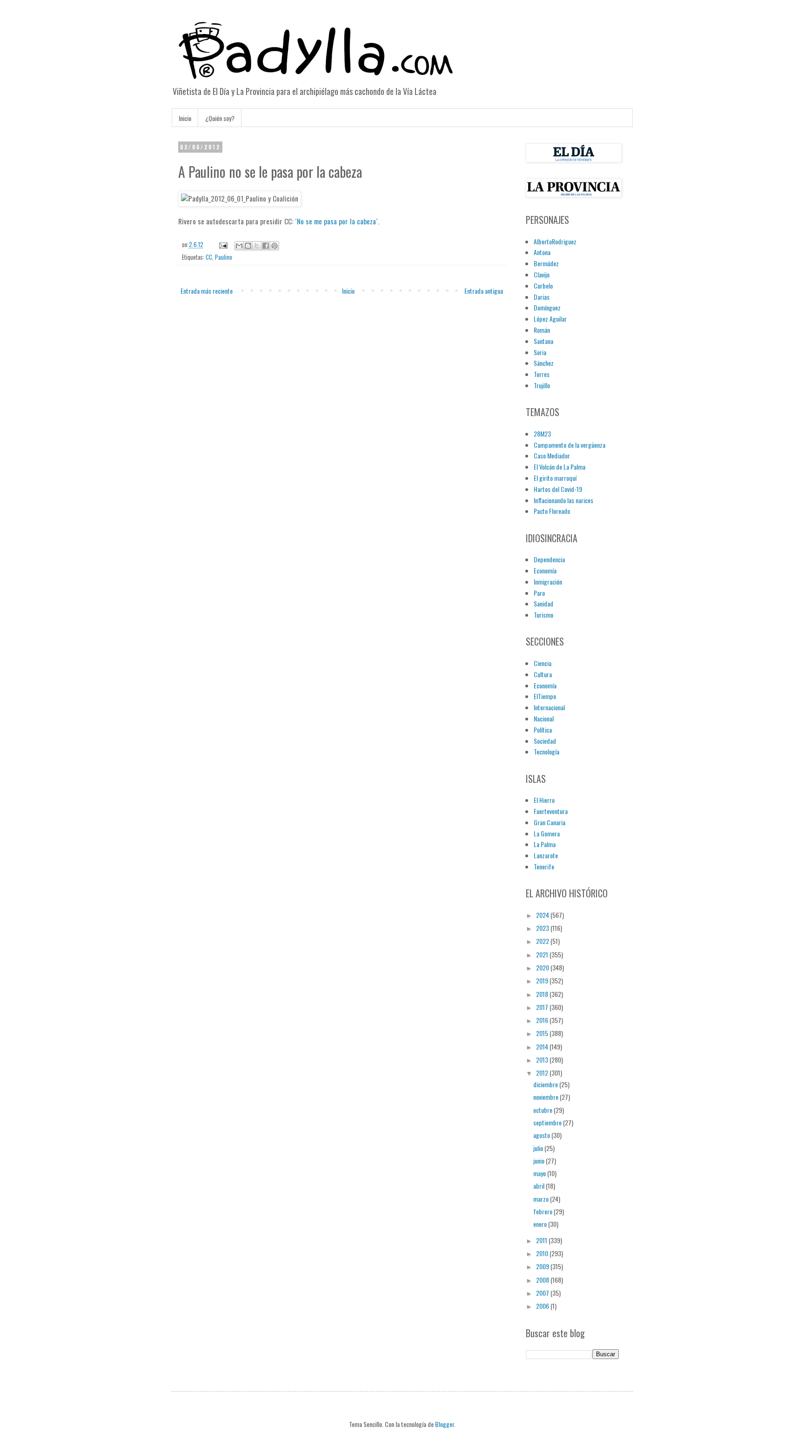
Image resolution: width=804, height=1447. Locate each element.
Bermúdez (546, 263)
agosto (542, 1135)
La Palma (545, 844)
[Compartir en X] (256, 245)
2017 (542, 1007)
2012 (542, 1072)
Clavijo (541, 274)
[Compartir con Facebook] (265, 245)
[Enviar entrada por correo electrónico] (222, 244)
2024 (543, 915)
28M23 (542, 433)
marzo (541, 1199)
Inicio (185, 118)
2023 (543, 928)
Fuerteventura (551, 811)
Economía (545, 570)
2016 (542, 1020)
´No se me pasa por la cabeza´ (336, 221)
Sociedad (545, 741)
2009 (543, 1266)
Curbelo (543, 285)
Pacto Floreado (552, 511)
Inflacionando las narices (563, 500)
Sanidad (543, 603)
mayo (540, 1173)
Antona (542, 252)
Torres (541, 374)
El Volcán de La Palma (559, 466)
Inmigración (548, 581)
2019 (542, 980)
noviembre (546, 1097)
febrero (543, 1211)
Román (542, 330)
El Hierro (544, 800)
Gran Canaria (549, 822)
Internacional (549, 707)
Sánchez (544, 363)
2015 (542, 1033)
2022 (543, 941)
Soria (540, 352)
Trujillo (542, 385)
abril (539, 1186)
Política (543, 729)
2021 (542, 954)
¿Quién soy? (219, 118)
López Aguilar (550, 318)
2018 (542, 994)
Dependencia (549, 559)
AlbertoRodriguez (555, 241)
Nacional (544, 718)
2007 (543, 1293)
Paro (539, 593)
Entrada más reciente (207, 291)
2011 (542, 1240)
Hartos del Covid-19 (558, 489)
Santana (543, 341)
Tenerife (544, 866)
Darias (541, 297)
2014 (542, 1046)
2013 (542, 1059)
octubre (543, 1110)
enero (540, 1224)
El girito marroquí (555, 478)
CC (209, 257)
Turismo (543, 614)
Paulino (223, 257)
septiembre (548, 1122)
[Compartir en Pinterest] (274, 245)
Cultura (543, 674)
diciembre (546, 1084)
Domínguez (547, 307)
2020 (543, 967)
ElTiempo (545, 696)
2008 (543, 1280)
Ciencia (542, 663)
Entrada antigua (483, 291)
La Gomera (547, 833)
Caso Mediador (552, 455)
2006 (543, 1306)
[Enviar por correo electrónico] (239, 245)
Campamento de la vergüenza (569, 445)
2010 (542, 1253)
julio (538, 1148)
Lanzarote (546, 855)
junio (539, 1160)
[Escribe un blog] (248, 245)
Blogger (444, 1424)
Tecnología (546, 751)
